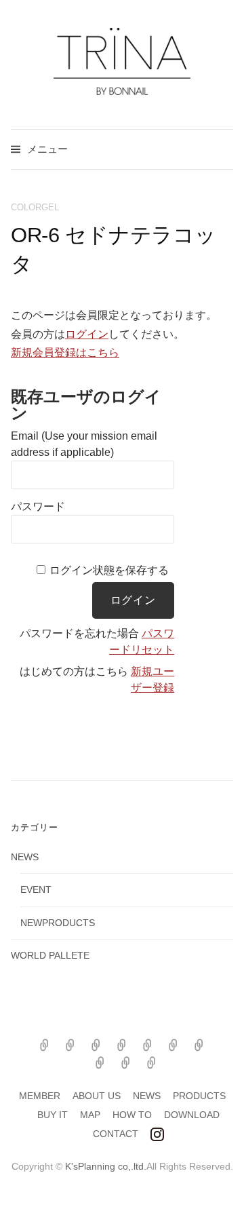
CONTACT (115, 1133)
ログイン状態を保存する (109, 570)
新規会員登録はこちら (65, 352)
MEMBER (39, 1095)
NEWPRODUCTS (57, 922)
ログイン (86, 334)
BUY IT (52, 1114)
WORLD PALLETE (50, 955)
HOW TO (132, 1114)
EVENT (36, 889)
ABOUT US (97, 1095)
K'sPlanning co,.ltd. (105, 1166)
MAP (90, 1114)
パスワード (38, 506)
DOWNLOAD (192, 1114)
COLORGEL (35, 207)
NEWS (25, 856)
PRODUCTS (199, 1095)
